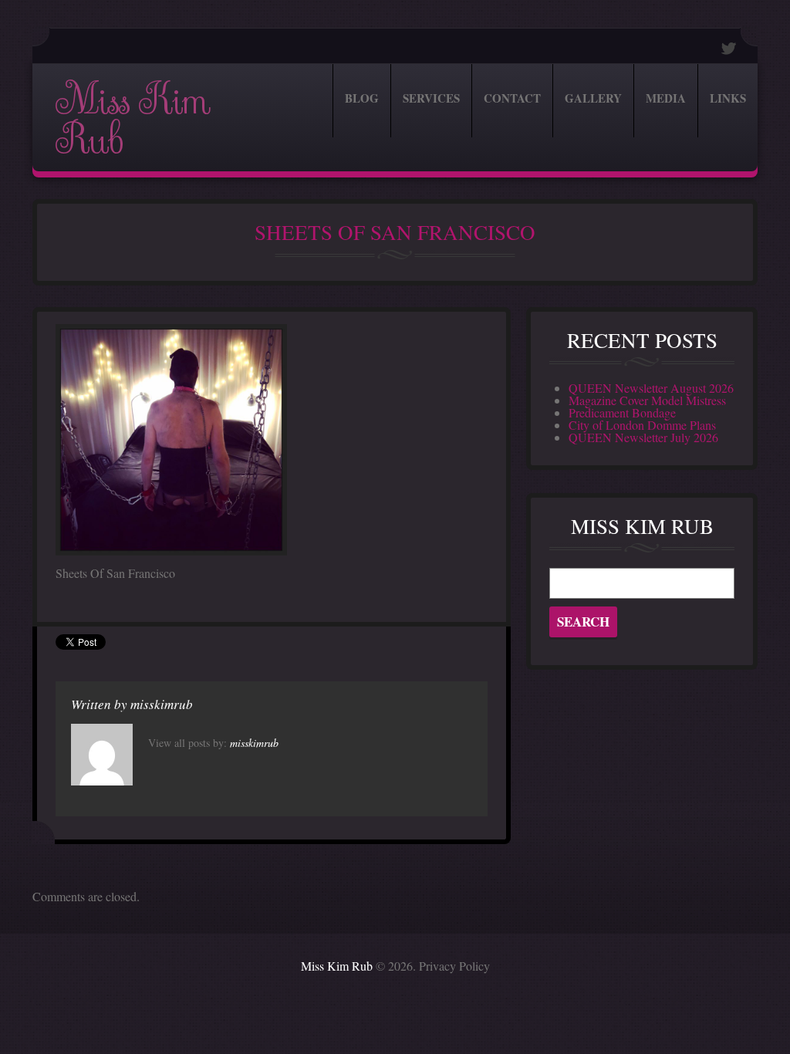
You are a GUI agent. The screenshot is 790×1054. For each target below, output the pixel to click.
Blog (362, 98)
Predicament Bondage (622, 412)
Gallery (593, 98)
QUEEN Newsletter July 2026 (643, 437)
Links (728, 98)
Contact (512, 98)
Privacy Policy (454, 966)
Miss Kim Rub (132, 120)
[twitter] (729, 48)
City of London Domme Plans (642, 425)
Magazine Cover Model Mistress (647, 400)
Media (666, 98)
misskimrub (161, 704)
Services (431, 98)
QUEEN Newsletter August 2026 (651, 388)
